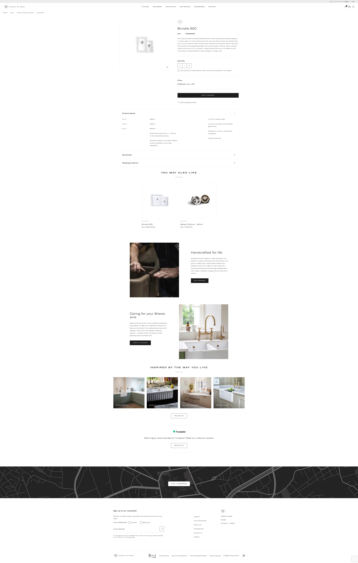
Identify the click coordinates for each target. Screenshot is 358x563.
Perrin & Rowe (226, 516)
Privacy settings (215, 556)
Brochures (197, 525)
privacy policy (131, 537)
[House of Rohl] (233, 511)
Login (353, 1)
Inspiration (171, 6)
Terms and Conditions (179, 556)
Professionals (199, 529)
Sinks (12, 12)
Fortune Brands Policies (198, 556)
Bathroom (157, 6)
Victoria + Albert (228, 523)
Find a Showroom (200, 521)
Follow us (179, 415)
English (346, 1)
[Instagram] (244, 556)
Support (212, 6)
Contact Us (198, 533)
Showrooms (199, 6)
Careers (197, 537)
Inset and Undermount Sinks (25, 12)
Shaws (223, 520)
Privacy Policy (164, 556)
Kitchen (145, 6)
